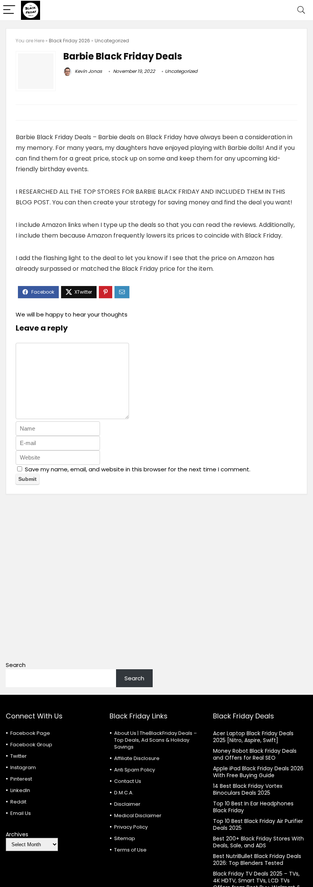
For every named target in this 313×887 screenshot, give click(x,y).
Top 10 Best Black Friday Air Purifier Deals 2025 (258, 824)
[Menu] (9, 10)
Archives (17, 834)
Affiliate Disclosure (137, 758)
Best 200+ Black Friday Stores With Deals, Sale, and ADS (258, 842)
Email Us (20, 813)
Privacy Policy (131, 827)
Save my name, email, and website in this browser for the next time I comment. (137, 469)
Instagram (23, 767)
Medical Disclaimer (137, 815)
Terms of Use (130, 849)
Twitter (18, 756)
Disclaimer (127, 804)
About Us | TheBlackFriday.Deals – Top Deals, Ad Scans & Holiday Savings (155, 740)
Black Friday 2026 (69, 40)
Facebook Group (31, 744)
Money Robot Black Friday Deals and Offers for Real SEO (255, 754)
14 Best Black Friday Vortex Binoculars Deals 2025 (247, 789)
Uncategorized (112, 40)
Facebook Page (30, 733)
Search (16, 665)
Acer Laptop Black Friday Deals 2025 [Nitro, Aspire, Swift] (253, 737)
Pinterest (21, 779)
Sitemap (124, 838)
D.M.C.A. (124, 792)
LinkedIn (20, 790)
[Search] (301, 10)
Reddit (18, 801)
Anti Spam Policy (134, 769)
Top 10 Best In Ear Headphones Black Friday (253, 807)
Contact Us (127, 781)
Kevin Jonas (88, 71)
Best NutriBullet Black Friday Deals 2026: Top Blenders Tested (257, 859)
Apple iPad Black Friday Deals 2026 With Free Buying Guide (258, 772)
